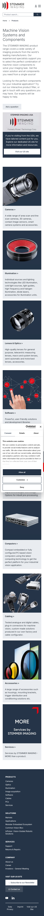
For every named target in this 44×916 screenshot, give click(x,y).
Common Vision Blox (14, 828)
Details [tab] (22, 433)
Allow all (22, 472)
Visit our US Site (13, 876)
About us (9, 862)
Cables (8, 798)
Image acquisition (12, 791)
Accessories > (12, 683)
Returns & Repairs (12, 849)
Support (8, 846)
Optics (8, 784)
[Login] (36, 6)
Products (15, 21)
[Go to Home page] (13, 5)
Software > (10, 413)
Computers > (11, 543)
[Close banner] (40, 427)
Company (10, 857)
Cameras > (10, 209)
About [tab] (36, 433)
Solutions (10, 813)
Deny (22, 487)
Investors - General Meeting (17, 868)
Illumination (10, 788)
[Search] (37, 14)
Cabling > (9, 616)
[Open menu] (39, 6)
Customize (20, 480)
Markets (8, 817)
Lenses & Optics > (14, 343)
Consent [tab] (8, 433)
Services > (10, 747)
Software (9, 795)
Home (5, 21)
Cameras (9, 781)
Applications (10, 821)
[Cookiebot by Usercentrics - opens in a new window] (27, 426)
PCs (7, 802)
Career (8, 865)
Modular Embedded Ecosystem (18, 824)
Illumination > (11, 273)
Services (9, 805)
